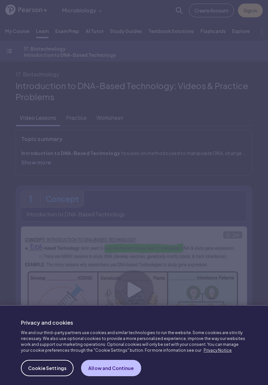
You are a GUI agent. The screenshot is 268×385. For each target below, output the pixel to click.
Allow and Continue (111, 364)
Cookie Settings (47, 364)
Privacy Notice (218, 346)
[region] (134, 343)
